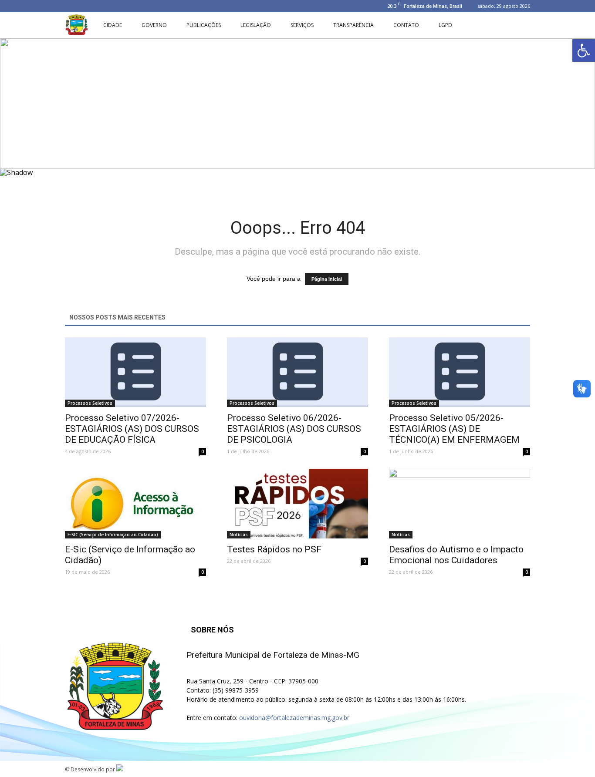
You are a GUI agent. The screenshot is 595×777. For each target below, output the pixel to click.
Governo (154, 25)
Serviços (302, 25)
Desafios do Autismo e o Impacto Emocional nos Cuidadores (456, 554)
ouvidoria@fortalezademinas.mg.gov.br (294, 717)
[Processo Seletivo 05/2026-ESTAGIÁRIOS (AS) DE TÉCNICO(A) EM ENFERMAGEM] (459, 372)
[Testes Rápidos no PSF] (297, 503)
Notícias (239, 534)
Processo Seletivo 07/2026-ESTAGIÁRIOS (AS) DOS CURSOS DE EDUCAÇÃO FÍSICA (132, 429)
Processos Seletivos (90, 403)
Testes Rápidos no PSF (274, 549)
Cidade (112, 25)
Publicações (203, 25)
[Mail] (100, 6)
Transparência (353, 25)
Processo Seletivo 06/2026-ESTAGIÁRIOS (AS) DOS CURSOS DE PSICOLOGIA (294, 429)
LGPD (445, 25)
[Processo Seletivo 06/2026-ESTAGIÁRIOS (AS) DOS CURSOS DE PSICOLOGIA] (297, 372)
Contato (406, 25)
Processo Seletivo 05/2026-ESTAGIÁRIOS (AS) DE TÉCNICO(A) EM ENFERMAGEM (454, 429)
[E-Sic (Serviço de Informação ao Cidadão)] (135, 503)
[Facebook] (71, 6)
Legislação (255, 25)
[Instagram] (85, 6)
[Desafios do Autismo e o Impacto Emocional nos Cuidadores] (459, 503)
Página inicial (326, 279)
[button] (583, 50)
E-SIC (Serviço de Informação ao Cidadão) (113, 534)
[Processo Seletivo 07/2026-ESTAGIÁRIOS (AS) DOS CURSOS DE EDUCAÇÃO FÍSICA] (135, 372)
